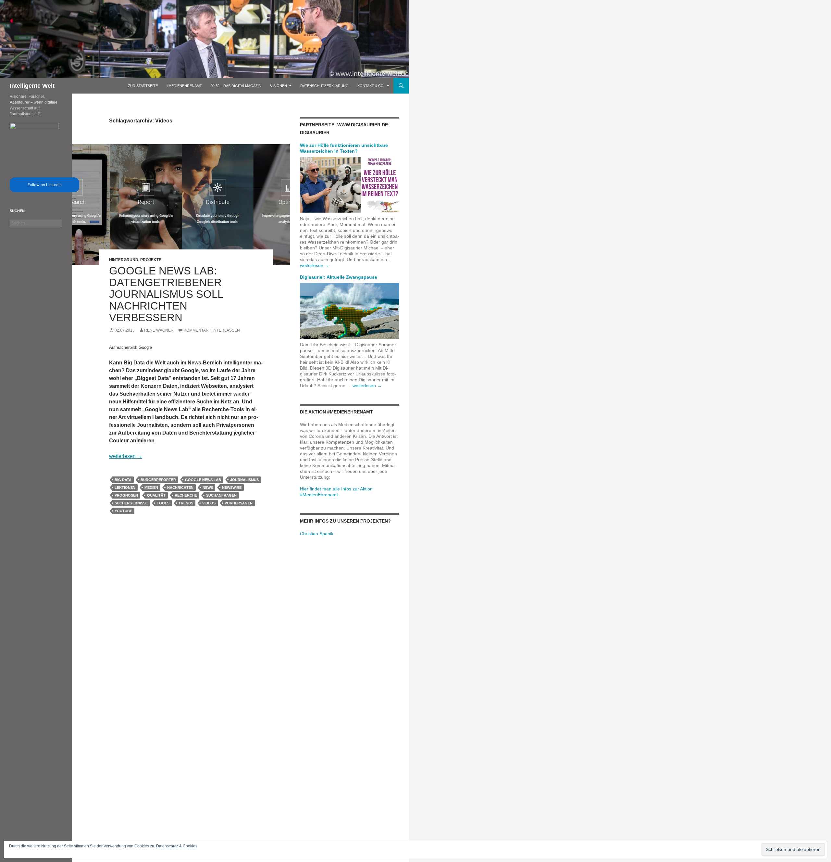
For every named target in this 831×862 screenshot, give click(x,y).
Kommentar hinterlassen (212, 330)
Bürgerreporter (158, 480)
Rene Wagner (159, 330)
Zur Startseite (143, 86)
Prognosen (126, 495)
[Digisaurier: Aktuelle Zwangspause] (349, 310)
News (208, 487)
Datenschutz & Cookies (176, 846)
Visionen (278, 86)
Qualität (156, 495)
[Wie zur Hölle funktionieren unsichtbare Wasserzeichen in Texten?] (349, 184)
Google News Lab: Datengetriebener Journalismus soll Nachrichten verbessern (166, 294)
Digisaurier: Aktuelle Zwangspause (338, 277)
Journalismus (244, 480)
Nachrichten (180, 487)
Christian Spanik (316, 533)
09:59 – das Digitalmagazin (236, 86)
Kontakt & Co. (371, 86)
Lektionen (125, 487)
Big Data (123, 480)
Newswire (232, 487)
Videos (209, 503)
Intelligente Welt (32, 85)
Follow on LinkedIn (45, 184)
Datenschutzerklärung (324, 86)
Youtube (123, 511)
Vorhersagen (239, 503)
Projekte (150, 260)
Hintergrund (123, 260)
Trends (186, 503)
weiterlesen (125, 456)
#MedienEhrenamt (184, 86)
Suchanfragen (221, 495)
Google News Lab (203, 480)
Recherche (186, 495)
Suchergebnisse (131, 503)
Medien (151, 487)
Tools (163, 503)
